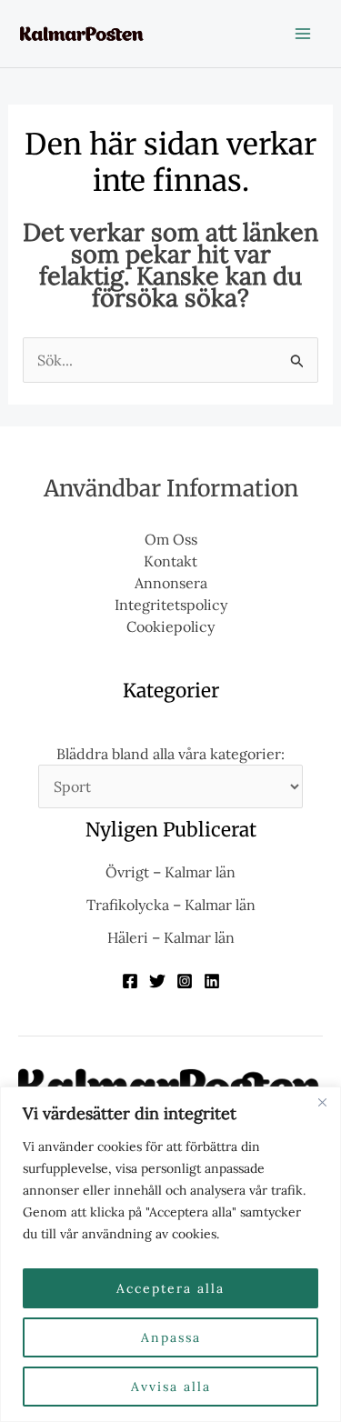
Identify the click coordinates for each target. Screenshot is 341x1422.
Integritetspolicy (171, 605)
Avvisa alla (171, 1386)
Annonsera (171, 583)
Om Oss (171, 539)
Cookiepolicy (170, 626)
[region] (170, 1254)
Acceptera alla (170, 1288)
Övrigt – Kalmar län (170, 872)
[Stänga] (322, 1102)
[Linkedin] (212, 981)
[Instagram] (184, 981)
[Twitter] (157, 981)
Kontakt (170, 561)
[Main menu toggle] (303, 34)
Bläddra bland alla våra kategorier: (170, 754)
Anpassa (171, 1337)
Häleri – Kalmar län (171, 937)
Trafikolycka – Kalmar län (171, 905)
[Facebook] (130, 981)
